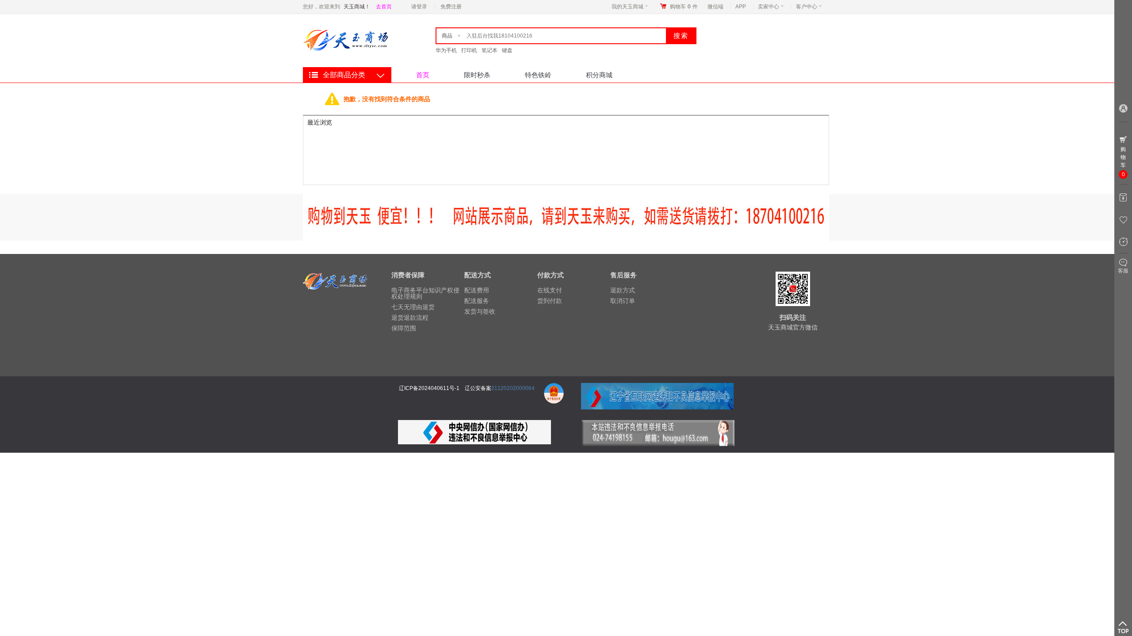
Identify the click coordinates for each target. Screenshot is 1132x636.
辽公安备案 (478, 388)
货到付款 (549, 300)
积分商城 (599, 75)
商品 (447, 36)
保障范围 (403, 328)
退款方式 (622, 290)
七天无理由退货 (413, 306)
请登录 (419, 7)
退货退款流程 (409, 317)
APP (740, 7)
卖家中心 (768, 7)
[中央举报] (474, 425)
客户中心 (806, 7)
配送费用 (476, 290)
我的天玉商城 (627, 7)
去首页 (384, 7)
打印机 (469, 50)
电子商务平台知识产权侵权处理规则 (425, 293)
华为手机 (446, 50)
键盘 (507, 50)
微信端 (715, 7)
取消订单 (622, 300)
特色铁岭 (538, 75)
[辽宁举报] (554, 388)
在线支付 (549, 290)
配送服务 (476, 300)
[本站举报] (657, 425)
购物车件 (684, 7)
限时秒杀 (477, 75)
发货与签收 (479, 311)
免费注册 (451, 7)
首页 (422, 75)
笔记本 (489, 50)
